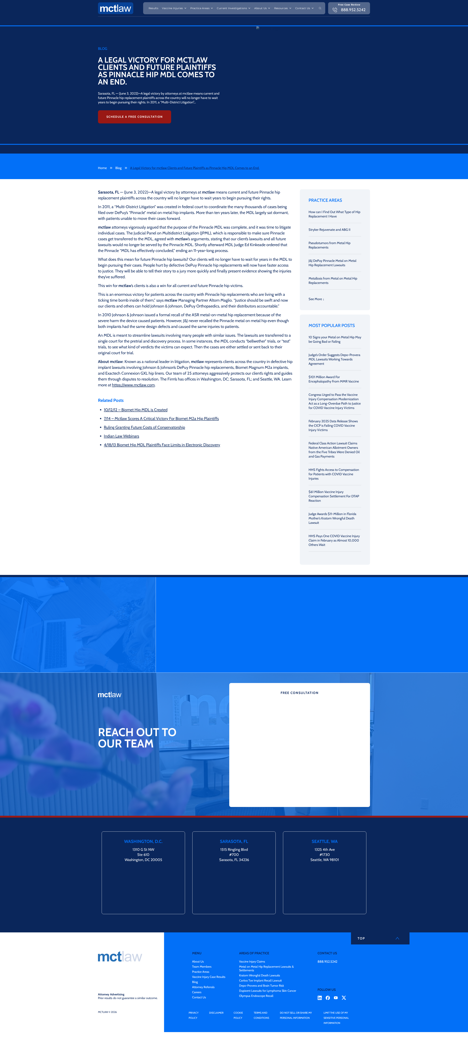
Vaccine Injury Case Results (208, 977)
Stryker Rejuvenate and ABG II (329, 230)
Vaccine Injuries (172, 8)
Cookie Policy (238, 1015)
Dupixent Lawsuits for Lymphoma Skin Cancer (267, 990)
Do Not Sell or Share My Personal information (296, 1015)
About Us (260, 8)
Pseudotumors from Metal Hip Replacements (329, 245)
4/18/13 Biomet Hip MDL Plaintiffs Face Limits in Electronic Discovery (162, 444)
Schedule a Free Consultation (134, 116)
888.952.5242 (327, 962)
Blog (118, 168)
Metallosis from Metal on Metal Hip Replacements (333, 280)
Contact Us (302, 8)
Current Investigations (232, 8)
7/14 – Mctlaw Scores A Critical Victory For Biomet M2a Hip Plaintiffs (161, 418)
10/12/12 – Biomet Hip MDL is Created (135, 409)
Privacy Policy (194, 1015)
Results (153, 8)
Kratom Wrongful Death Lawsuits (259, 975)
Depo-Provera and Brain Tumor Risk (261, 985)
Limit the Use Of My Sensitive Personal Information (336, 1018)
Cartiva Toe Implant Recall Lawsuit (260, 980)
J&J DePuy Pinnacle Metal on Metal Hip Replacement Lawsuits (332, 263)
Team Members (202, 966)
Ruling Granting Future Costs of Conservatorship (144, 427)
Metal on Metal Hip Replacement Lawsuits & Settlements (266, 968)
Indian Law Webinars (121, 436)
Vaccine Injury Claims (252, 961)
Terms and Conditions (261, 1015)
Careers (196, 992)
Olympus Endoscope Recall (256, 996)
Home (102, 168)
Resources (281, 8)
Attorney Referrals (203, 987)
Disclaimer (216, 1012)
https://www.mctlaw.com (133, 384)
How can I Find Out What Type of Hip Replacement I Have (334, 214)
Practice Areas (200, 8)
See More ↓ (316, 299)
